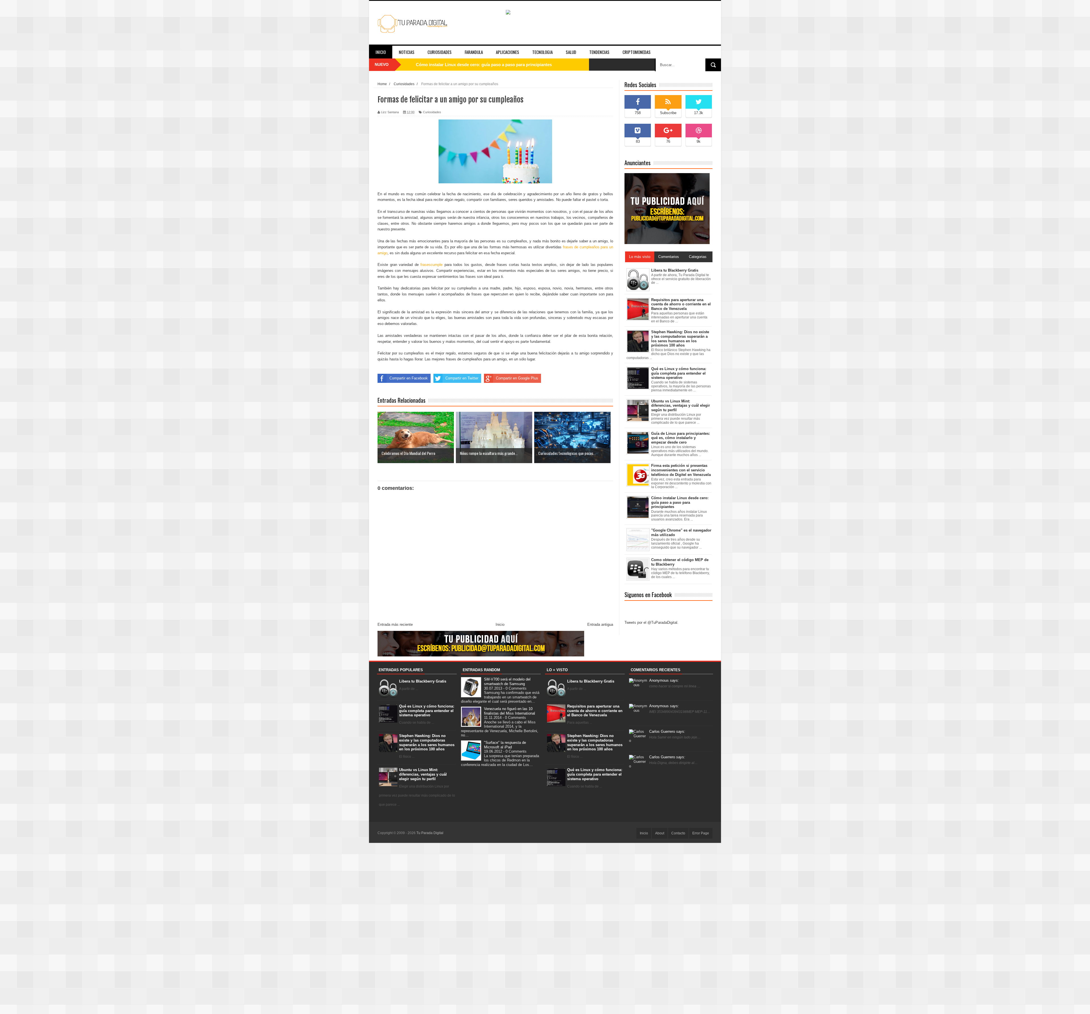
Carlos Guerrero (667, 731)
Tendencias (599, 52)
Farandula (474, 52)
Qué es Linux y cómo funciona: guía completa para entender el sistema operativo (496, 64)
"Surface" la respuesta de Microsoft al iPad (505, 744)
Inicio (381, 52)
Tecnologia (542, 52)
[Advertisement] (545, 928)
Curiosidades (439, 52)
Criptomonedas (636, 52)
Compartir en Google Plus (517, 378)
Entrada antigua (600, 624)
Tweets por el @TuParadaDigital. (651, 622)
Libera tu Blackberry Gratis (422, 681)
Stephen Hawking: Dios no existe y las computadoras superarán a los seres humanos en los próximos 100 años (426, 742)
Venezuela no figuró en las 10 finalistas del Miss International (509, 711)
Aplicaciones (507, 52)
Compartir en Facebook (408, 378)
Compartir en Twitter (461, 378)
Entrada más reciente (395, 624)
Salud (571, 52)
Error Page (700, 833)
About (659, 833)
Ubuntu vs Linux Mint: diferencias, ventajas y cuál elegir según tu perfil (423, 774)
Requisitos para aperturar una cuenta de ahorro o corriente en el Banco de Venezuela (594, 710)
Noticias (406, 52)
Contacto (678, 833)
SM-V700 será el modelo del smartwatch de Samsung (507, 681)
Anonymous (664, 680)
